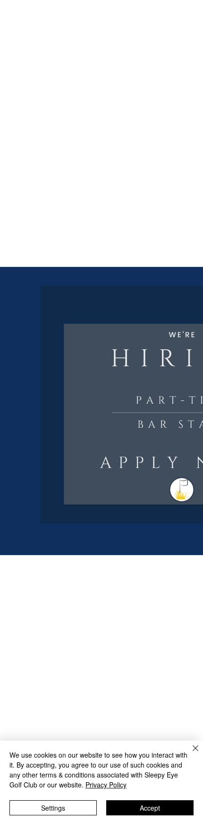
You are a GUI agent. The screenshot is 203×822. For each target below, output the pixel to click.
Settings (53, 808)
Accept (150, 808)
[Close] (189, 753)
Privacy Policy (106, 784)
